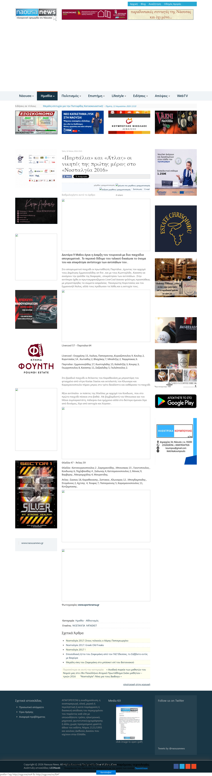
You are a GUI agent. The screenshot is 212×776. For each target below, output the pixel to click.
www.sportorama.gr (88, 604)
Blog (143, 3)
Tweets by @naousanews (171, 748)
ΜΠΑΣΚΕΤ (91, 625)
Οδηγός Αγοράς (172, 3)
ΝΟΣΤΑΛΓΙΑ (78, 625)
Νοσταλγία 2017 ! (76, 649)
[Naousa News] (36, 14)
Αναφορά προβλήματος (32, 716)
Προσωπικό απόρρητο (31, 707)
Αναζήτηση (155, 3)
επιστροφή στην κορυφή (136, 684)
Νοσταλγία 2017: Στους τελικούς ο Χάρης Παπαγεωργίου (97, 640)
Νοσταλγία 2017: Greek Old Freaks (85, 645)
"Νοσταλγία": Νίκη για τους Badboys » (101, 676)
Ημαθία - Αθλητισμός (87, 620)
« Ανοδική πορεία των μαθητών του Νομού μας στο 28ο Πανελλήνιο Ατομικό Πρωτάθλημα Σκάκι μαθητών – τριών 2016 (104, 673)
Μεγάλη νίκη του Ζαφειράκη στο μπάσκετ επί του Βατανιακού (100, 662)
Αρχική (134, 3)
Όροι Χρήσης (26, 711)
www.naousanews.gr (32, 542)
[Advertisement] (106, 68)
